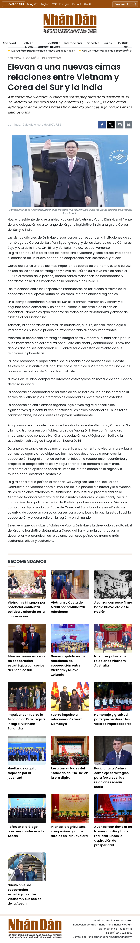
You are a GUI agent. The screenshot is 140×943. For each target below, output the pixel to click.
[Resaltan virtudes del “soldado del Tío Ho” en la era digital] (70, 750)
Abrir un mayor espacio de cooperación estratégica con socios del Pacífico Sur (26, 663)
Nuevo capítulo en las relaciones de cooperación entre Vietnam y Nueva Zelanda (68, 665)
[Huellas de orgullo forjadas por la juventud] (27, 750)
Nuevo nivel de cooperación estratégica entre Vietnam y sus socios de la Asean (24, 894)
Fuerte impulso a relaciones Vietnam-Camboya (67, 719)
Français (64, 4)
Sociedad (9, 43)
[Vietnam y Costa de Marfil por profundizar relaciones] (70, 584)
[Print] (128, 124)
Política (14, 58)
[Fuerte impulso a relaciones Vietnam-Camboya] (70, 696)
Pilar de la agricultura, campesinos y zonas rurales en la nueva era (69, 831)
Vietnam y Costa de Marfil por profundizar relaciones (68, 607)
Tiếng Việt (32, 4)
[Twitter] (111, 124)
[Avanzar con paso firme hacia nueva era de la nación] (113, 584)
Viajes (108, 43)
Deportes (93, 43)
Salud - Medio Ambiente (26, 44)
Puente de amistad (122, 44)
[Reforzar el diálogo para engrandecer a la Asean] (27, 808)
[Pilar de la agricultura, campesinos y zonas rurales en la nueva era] (70, 808)
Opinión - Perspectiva (44, 58)
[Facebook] (102, 124)
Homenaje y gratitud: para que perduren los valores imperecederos (112, 719)
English (45, 4)
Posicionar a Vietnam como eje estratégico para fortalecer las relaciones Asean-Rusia (111, 777)
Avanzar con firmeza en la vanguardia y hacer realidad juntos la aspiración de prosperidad (113, 836)
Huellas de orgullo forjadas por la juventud (22, 773)
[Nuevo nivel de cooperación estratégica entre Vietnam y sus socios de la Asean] (27, 866)
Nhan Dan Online (70, 23)
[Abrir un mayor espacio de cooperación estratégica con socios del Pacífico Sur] (27, 638)
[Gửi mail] (119, 124)
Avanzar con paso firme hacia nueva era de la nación (113, 607)
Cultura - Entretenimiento (49, 44)
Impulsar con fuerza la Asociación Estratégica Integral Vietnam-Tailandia (26, 721)
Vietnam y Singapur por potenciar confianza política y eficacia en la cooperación (26, 609)
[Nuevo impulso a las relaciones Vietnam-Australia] (113, 638)
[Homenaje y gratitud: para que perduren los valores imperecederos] (113, 696)
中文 (54, 4)
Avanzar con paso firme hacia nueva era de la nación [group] (43, 50)
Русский (76, 4)
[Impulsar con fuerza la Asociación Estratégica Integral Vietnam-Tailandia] (27, 696)
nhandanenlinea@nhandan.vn (114, 937)
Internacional (73, 43)
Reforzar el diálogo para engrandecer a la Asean (26, 831)
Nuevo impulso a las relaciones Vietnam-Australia (111, 661)
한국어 (87, 4)
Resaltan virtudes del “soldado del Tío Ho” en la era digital (69, 773)
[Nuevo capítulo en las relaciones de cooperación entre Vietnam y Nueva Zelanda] (70, 638)
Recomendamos (27, 561)
